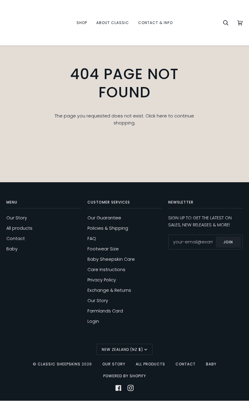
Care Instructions (106, 270)
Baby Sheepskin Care (111, 259)
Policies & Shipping (107, 228)
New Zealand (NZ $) (122, 349)
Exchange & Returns (109, 290)
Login (93, 321)
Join (228, 242)
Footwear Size (103, 249)
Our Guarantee (104, 218)
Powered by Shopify (124, 375)
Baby (12, 249)
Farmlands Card (105, 311)
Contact (15, 238)
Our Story (16, 218)
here (162, 116)
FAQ (91, 238)
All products (19, 228)
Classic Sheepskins (59, 364)
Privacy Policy (101, 280)
